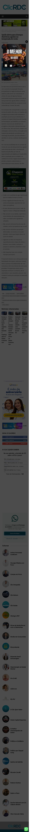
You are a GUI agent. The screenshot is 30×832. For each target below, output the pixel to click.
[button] (26, 41)
